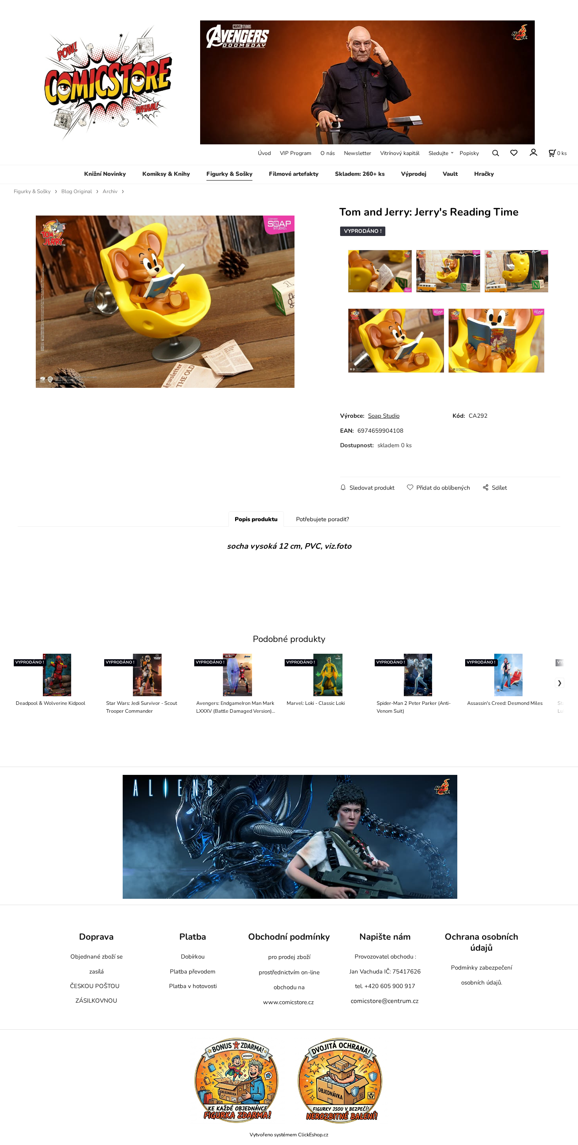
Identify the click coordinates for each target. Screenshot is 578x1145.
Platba (192, 937)
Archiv (110, 191)
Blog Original (76, 191)
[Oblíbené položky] (513, 153)
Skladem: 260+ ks (360, 174)
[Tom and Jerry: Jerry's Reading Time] (165, 302)
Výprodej (413, 174)
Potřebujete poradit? (322, 519)
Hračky (484, 174)
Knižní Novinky (105, 174)
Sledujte (438, 153)
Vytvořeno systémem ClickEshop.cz (289, 1134)
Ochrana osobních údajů (481, 942)
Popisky (469, 153)
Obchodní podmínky (289, 937)
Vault (450, 174)
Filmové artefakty (293, 174)
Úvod (264, 153)
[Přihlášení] (533, 152)
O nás (327, 153)
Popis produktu (256, 519)
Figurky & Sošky (229, 174)
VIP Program (295, 153)
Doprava (96, 937)
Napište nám (385, 937)
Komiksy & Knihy (166, 174)
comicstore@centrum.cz (384, 1001)
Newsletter (357, 153)
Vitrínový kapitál (400, 153)
